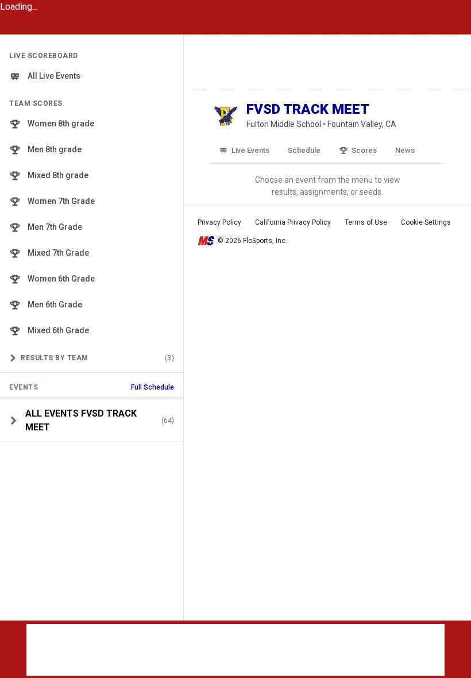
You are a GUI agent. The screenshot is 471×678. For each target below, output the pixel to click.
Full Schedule (152, 387)
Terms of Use (366, 222)
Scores (364, 150)
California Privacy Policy (293, 222)
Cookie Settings (426, 222)
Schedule (304, 150)
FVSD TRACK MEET (307, 109)
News (405, 150)
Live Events (250, 150)
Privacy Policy (219, 222)
